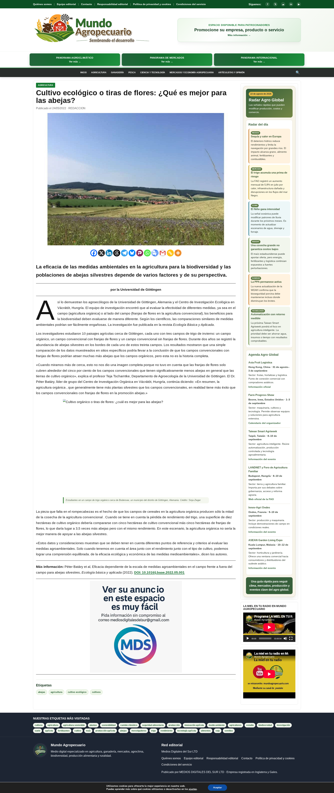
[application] (269, 627)
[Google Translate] (155, 252)
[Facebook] (93, 252)
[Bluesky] (132, 252)
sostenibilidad (109, 725)
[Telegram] (124, 252)
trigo (153, 731)
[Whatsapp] (147, 252)
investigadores (139, 731)
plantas (93, 725)
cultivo (77, 731)
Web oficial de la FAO (261, 499)
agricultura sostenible (74, 725)
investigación (283, 725)
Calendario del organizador (264, 423)
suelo (37, 731)
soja (218, 731)
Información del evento (262, 459)
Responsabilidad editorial (112, 4)
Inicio (83, 72)
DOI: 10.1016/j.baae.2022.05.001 (159, 572)
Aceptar (217, 787)
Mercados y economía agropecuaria (192, 72)
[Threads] (116, 252)
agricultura (56, 692)
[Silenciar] (285, 638)
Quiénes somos (42, 4)
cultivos (96, 692)
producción (174, 725)
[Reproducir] (247, 638)
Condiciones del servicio (191, 4)
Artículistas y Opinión (231, 72)
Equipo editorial (66, 4)
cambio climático (128, 725)
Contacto (86, 4)
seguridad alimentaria (153, 725)
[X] (101, 252)
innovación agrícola (194, 725)
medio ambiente (217, 725)
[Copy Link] (170, 252)
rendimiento (166, 731)
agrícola (49, 731)
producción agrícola (105, 731)
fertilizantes (64, 731)
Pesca (132, 72)
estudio (250, 725)
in (291, 4)
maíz (88, 731)
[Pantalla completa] (291, 638)
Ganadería (117, 72)
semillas (229, 731)
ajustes (193, 789)
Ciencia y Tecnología (152, 72)
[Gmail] (162, 252)
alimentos (206, 731)
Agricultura (98, 72)
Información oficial (259, 386)
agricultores (235, 725)
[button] (75, 59)
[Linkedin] (109, 252)
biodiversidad (265, 725)
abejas (41, 692)
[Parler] (139, 252)
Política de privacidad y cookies (152, 4)
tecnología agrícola (186, 731)
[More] (177, 252)
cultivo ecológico (77, 692)
